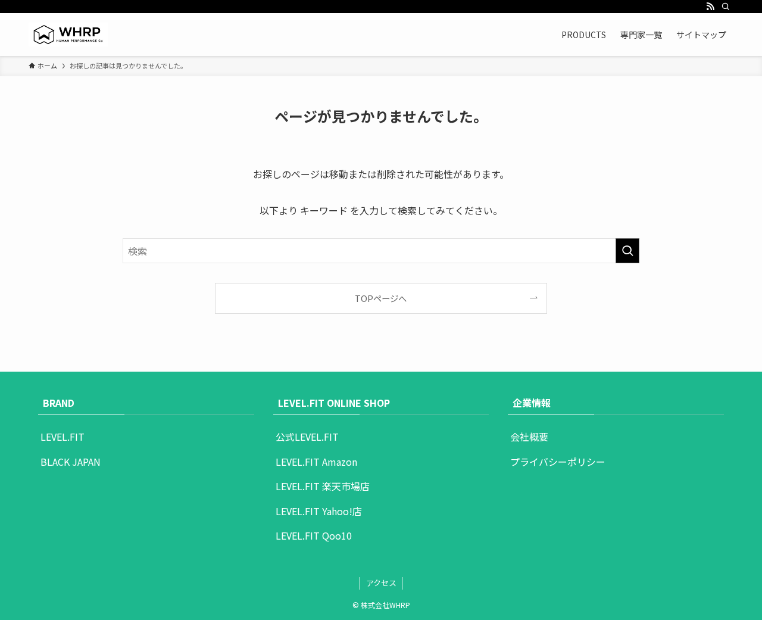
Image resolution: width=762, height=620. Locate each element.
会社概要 (529, 436)
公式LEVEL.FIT (307, 436)
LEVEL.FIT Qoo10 (314, 535)
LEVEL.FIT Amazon (316, 461)
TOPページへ (381, 298)
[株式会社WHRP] (68, 34)
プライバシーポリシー (557, 461)
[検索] (725, 6)
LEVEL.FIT (62, 436)
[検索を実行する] (627, 250)
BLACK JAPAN (70, 461)
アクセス (381, 582)
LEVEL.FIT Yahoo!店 (319, 511)
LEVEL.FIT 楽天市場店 (323, 486)
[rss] (710, 6)
